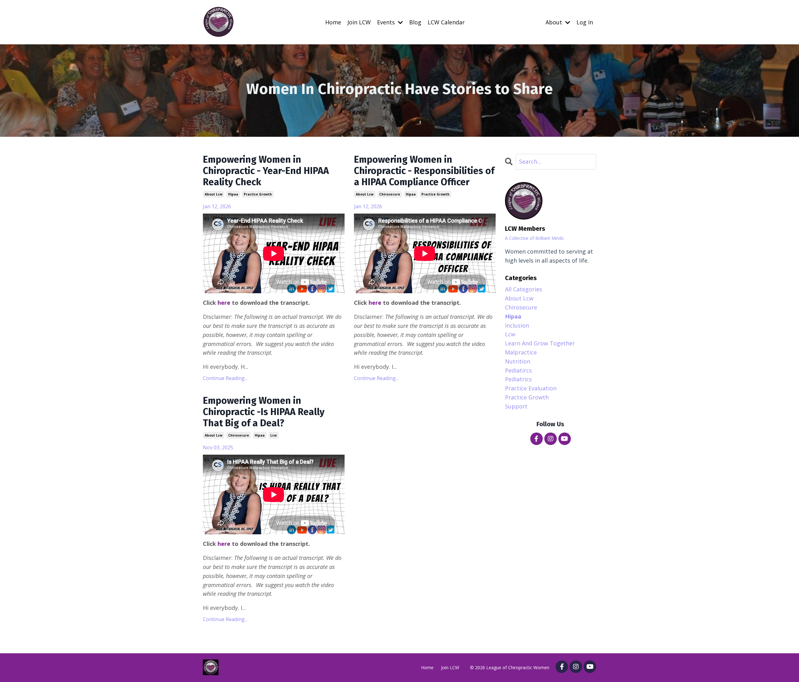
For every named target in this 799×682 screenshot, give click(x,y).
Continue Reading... (225, 378)
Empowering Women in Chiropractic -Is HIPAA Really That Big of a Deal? (264, 412)
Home (333, 22)
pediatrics (518, 379)
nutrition (517, 361)
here (224, 302)
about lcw (214, 194)
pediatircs (518, 370)
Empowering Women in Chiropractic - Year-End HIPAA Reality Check (266, 171)
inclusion (517, 325)
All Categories (523, 289)
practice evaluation (530, 388)
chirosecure (389, 194)
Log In (584, 22)
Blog (415, 22)
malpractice (521, 352)
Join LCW (359, 22)
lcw (273, 435)
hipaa (233, 194)
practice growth (258, 194)
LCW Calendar (446, 22)
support (516, 406)
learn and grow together (540, 343)
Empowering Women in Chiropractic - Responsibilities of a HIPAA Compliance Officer (424, 171)
